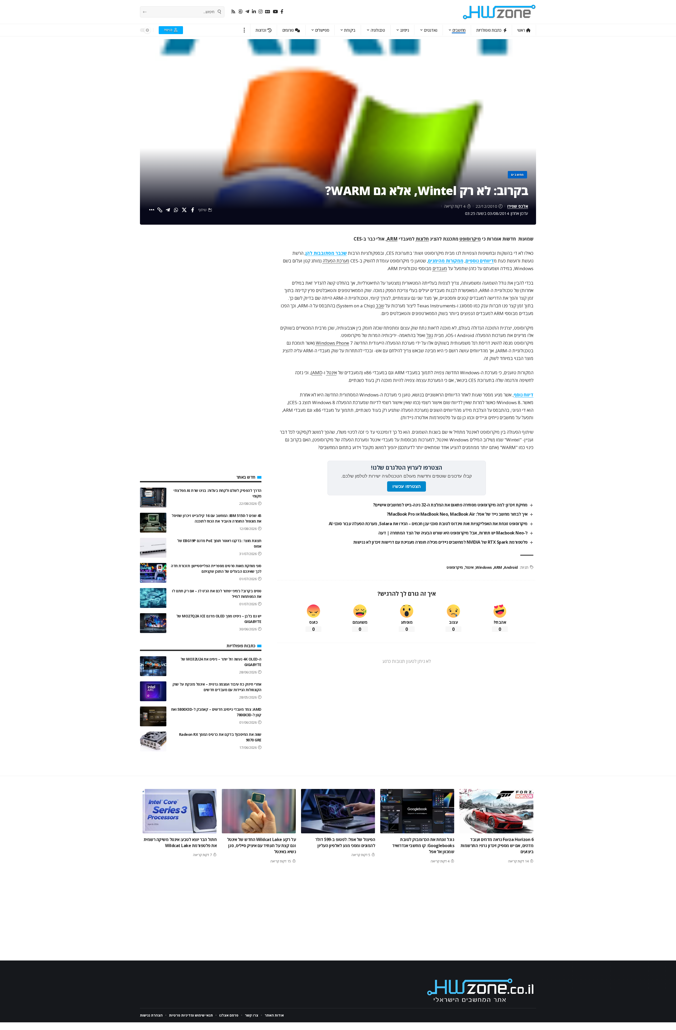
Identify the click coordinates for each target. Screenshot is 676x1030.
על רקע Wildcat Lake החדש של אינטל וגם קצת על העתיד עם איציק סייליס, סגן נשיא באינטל (261, 846)
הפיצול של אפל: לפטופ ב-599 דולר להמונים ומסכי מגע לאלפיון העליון (345, 842)
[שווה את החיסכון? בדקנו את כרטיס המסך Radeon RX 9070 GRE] (153, 741)
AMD (317, 372)
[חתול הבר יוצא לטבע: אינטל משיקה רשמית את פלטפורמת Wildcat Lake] (180, 811)
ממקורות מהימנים (445, 261)
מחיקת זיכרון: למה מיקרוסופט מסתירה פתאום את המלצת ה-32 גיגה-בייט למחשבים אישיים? (450, 505)
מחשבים (517, 175)
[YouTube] (275, 12)
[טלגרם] (247, 12)
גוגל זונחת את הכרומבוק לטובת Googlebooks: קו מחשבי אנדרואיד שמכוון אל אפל (423, 846)
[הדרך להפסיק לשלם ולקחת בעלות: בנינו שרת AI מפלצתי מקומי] (153, 497)
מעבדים (440, 268)
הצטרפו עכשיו (406, 486)
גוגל (429, 335)
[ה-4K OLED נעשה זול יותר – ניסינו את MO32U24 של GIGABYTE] (153, 666)
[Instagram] (260, 12)
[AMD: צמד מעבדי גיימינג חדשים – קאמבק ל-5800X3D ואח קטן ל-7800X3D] (153, 716)
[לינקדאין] (254, 12)
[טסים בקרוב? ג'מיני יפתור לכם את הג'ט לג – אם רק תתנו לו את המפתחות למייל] (153, 598)
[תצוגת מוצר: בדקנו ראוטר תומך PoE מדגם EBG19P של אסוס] (153, 548)
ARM (392, 239)
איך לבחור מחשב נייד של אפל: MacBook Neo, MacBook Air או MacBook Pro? (457, 514)
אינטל (331, 372)
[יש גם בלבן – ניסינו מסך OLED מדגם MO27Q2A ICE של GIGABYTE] (153, 623)
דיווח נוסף (523, 395)
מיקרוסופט (470, 239)
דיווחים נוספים (480, 261)
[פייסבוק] (282, 12)
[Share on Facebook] (192, 210)
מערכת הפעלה (336, 261)
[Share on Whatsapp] (176, 210)
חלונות (422, 239)
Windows (484, 567)
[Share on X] (184, 210)
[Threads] (240, 12)
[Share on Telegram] (168, 210)
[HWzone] (499, 12)
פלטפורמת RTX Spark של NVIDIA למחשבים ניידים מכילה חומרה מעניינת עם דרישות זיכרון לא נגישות (440, 542)
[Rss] (233, 12)
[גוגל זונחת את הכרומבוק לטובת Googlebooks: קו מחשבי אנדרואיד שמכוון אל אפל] (417, 811)
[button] (244, 30)
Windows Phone (332, 343)
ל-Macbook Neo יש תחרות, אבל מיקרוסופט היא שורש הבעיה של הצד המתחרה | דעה (453, 533)
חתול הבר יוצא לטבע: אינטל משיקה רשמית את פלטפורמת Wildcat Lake (180, 842)
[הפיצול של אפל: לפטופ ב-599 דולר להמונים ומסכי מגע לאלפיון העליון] (338, 811)
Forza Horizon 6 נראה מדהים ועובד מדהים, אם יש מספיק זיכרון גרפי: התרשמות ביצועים (497, 846)
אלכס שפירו (517, 206)
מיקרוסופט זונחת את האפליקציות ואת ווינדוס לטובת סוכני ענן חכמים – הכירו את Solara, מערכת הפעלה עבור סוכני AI (428, 523)
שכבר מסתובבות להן (326, 253)
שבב (380, 306)
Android (511, 567)
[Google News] (267, 12)
